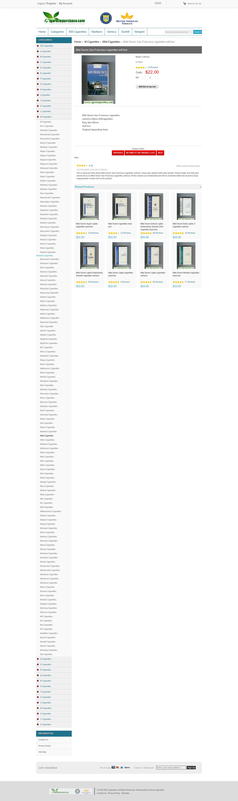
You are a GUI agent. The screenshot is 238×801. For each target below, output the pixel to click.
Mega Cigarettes (47, 360)
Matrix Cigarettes (47, 314)
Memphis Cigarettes (49, 381)
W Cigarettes (45, 708)
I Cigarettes (45, 95)
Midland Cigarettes (48, 431)
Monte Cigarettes (47, 562)
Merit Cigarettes (47, 410)
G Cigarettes (45, 84)
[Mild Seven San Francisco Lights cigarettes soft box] (160, 155)
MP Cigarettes (46, 616)
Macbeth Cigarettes (48, 130)
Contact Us (43, 740)
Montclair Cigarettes (49, 558)
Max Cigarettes (46, 326)
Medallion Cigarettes (49, 356)
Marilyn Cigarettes (48, 239)
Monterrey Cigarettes (49, 579)
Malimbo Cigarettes (48, 185)
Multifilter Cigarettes (49, 633)
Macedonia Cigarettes (50, 139)
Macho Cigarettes (48, 143)
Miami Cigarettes (47, 427)
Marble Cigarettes (48, 223)
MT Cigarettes (46, 629)
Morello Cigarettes (48, 600)
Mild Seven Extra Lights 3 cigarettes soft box (184, 225)
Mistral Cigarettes (48, 490)
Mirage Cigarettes (48, 482)
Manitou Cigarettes (48, 206)
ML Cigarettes (46, 503)
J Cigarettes (45, 100)
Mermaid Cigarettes (48, 415)
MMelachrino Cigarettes (50, 511)
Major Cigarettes (47, 176)
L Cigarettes (45, 111)
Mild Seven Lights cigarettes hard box (120, 274)
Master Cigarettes (48, 297)
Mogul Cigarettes (47, 524)
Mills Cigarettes (47, 457)
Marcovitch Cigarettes (49, 231)
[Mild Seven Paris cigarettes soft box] (118, 155)
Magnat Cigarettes (48, 160)
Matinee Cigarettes (48, 305)
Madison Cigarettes (48, 147)
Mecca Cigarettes (48, 352)
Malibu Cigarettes (48, 181)
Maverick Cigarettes (49, 322)
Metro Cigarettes (47, 419)
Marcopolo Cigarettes (49, 227)
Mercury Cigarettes (48, 402)
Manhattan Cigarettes (49, 202)
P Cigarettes (45, 670)
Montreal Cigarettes (48, 583)
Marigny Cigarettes (48, 235)
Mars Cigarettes (47, 267)
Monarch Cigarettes (48, 541)
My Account (65, 4)
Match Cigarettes (47, 301)
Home (42, 31)
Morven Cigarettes (48, 612)
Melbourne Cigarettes (49, 368)
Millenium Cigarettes (49, 448)
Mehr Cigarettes (47, 364)
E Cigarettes (45, 73)
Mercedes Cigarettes (49, 394)
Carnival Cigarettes (155, 790)
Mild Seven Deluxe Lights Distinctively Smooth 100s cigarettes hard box (152, 226)
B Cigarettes (45, 57)
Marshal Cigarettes (48, 272)
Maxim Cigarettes (48, 331)
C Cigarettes (45, 62)
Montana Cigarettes (48, 553)
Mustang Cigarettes (48, 650)
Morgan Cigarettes (48, 604)
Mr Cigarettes (46, 621)
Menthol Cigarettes (48, 389)
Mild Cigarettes (111, 41)
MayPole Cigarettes (48, 343)
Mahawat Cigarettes (49, 168)
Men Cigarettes (47, 385)
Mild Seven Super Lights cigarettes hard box (87, 225)
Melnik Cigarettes (48, 377)
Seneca (111, 31)
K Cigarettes (45, 106)
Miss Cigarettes (47, 486)
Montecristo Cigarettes (50, 570)
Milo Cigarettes (46, 461)
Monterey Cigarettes (49, 574)
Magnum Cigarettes (48, 164)
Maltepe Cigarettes (48, 189)
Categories (57, 31)
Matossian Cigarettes (49, 309)
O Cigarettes (45, 664)
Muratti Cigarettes (48, 642)
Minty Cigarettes (47, 478)
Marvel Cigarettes (48, 280)
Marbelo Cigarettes (48, 218)
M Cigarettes (45, 122)
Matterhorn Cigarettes (49, 318)
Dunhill (125, 31)
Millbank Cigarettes (48, 444)
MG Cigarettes (46, 423)
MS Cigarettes (46, 625)
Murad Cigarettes (47, 637)
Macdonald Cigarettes (50, 134)
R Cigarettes (45, 681)
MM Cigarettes (46, 507)
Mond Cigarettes (47, 545)
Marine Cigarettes (48, 244)
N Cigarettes (45, 659)
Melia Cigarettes (47, 373)
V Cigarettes (45, 703)
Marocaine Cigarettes (49, 259)
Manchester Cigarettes (50, 197)
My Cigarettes (46, 654)
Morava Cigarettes (48, 591)
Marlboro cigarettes (44, 255)
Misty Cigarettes (47, 494)
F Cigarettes (45, 79)
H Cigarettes (45, 89)
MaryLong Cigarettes (49, 293)
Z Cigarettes (45, 724)
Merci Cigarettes (47, 398)
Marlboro (96, 31)
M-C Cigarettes (46, 126)
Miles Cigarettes (47, 440)
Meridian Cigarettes (48, 406)
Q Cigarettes (45, 675)
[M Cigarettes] (140, 155)
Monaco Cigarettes (48, 537)
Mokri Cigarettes (47, 532)
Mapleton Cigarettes (49, 210)
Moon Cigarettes (47, 587)
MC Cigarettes (46, 347)
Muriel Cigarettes (47, 646)
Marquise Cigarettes (49, 263)
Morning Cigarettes (48, 608)
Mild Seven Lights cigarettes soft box (153, 274)
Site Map (42, 752)
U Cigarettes (45, 697)
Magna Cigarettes (48, 155)
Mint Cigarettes (46, 473)
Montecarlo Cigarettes (50, 566)
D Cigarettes (45, 68)
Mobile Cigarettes (48, 515)
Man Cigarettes (47, 193)
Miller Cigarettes (47, 452)
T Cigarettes (45, 692)
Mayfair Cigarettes (48, 335)
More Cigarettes (47, 595)
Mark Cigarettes (47, 248)
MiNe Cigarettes (47, 465)
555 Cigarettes (77, 31)
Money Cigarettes (48, 549)
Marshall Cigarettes (48, 276)
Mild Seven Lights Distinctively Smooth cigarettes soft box (89, 274)
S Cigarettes (45, 686)
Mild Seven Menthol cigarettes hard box (186, 274)
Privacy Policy (45, 746)
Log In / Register (46, 4)
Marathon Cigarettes (49, 214)
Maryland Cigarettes (49, 288)
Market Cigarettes (48, 252)
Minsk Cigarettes (47, 469)
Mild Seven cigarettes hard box (120, 225)
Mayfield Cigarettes (48, 339)
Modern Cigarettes (48, 520)
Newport (140, 31)
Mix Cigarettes (46, 499)
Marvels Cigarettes (48, 284)
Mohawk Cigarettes (48, 528)
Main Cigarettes (47, 172)
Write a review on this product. (188, 166)
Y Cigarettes (45, 719)
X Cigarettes (45, 714)
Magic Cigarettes (47, 151)
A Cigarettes (45, 51)
